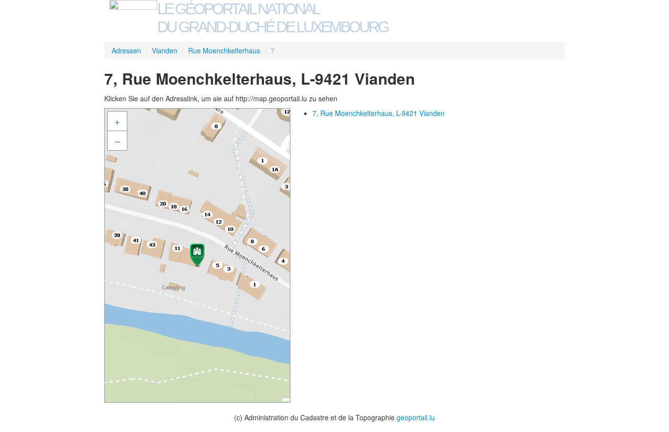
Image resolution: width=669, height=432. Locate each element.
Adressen (126, 50)
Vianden (164, 50)
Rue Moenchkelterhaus (224, 50)
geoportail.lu (416, 417)
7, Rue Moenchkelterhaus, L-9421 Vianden (378, 113)
